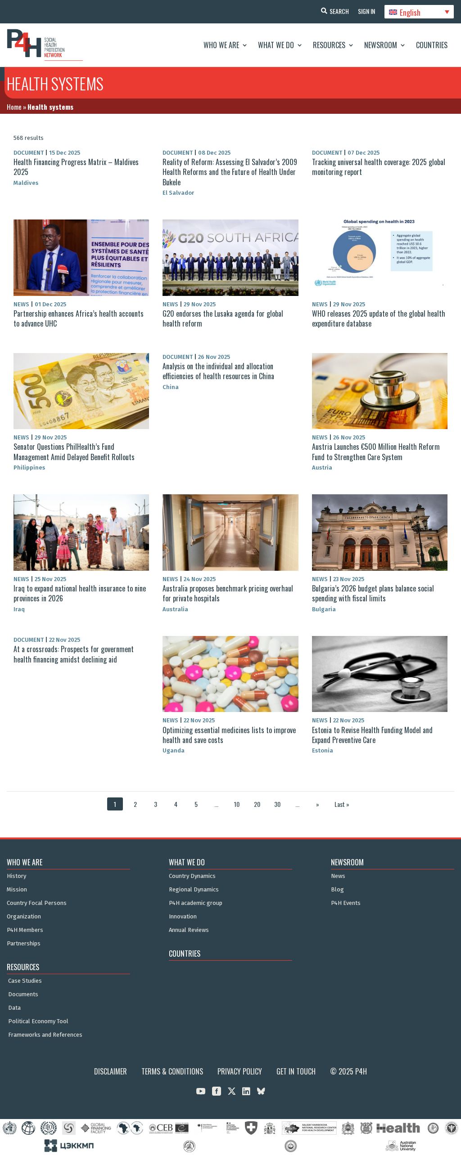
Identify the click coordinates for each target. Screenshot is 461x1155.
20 (257, 804)
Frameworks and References (45, 1035)
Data (14, 1008)
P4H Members (25, 930)
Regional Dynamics (194, 889)
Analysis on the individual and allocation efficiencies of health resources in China (218, 371)
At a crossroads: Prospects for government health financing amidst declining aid (74, 654)
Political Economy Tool (38, 1021)
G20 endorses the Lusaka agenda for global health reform (223, 318)
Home (14, 107)
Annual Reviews (189, 930)
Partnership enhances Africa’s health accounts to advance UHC (79, 318)
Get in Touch (296, 1071)
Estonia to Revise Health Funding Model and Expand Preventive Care (372, 735)
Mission (17, 889)
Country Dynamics (192, 876)
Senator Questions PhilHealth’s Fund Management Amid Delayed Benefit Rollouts (74, 451)
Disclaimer (110, 1071)
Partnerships (24, 943)
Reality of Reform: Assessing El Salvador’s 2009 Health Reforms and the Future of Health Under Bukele (230, 172)
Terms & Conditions (172, 1071)
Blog (337, 889)
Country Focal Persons (37, 903)
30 (277, 804)
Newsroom (380, 45)
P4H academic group (195, 903)
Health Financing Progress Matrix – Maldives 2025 (76, 167)
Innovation (183, 916)
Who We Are (221, 45)
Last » (341, 804)
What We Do (276, 45)
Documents (23, 994)
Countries (431, 45)
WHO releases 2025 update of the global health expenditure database (378, 318)
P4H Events (346, 903)
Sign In (366, 11)
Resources (329, 45)
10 (237, 804)
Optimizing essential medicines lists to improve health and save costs (229, 735)
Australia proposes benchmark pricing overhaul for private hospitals (228, 593)
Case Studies (25, 981)
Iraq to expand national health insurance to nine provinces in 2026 (80, 593)
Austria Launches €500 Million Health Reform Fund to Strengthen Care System (376, 451)
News (338, 876)
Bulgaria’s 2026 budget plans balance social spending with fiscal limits (373, 593)
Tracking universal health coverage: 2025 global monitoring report (378, 167)
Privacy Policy (239, 1071)
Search (339, 11)
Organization (24, 916)
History (16, 876)
